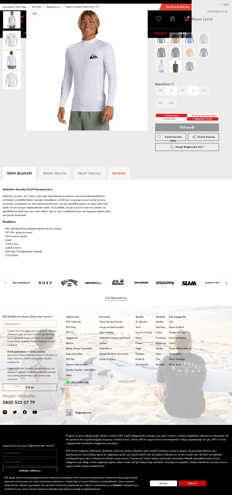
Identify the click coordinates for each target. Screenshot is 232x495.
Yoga (138, 348)
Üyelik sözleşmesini (16, 351)
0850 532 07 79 (19, 402)
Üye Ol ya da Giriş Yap (177, 7)
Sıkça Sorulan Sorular (111, 321)
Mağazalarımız (53, 7)
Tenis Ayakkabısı (177, 338)
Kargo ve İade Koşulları (112, 327)
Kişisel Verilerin (37, 351)
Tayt (171, 321)
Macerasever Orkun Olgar (14, 7)
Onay (27, 331)
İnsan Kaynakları (74, 354)
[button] (5, 282)
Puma (159, 332)
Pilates (139, 343)
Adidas (159, 321)
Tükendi (187, 127)
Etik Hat (70, 359)
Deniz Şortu (175, 364)
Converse (161, 338)
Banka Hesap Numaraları (79, 348)
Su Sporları (142, 321)
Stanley (159, 348)
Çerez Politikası (108, 359)
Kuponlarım (106, 348)
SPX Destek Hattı (80, 382)
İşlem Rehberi (107, 332)
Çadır (172, 343)
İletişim (69, 343)
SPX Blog (36, 7)
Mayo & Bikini (176, 327)
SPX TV (70, 332)
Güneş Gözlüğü (177, 332)
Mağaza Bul (72, 338)
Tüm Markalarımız (116, 298)
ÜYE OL (30, 387)
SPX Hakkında (73, 321)
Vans (158, 354)
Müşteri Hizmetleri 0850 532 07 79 (82, 7)
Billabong (161, 343)
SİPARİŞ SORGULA (30, 470)
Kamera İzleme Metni (77, 364)
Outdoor (140, 354)
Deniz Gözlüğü (177, 359)
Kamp (139, 338)
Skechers (160, 327)
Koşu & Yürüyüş (144, 332)
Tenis (138, 327)
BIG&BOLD (160, 33)
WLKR (182, 33)
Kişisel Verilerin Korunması (114, 354)
